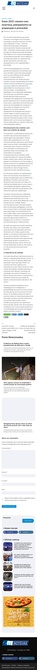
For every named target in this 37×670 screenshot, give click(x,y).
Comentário (6, 448)
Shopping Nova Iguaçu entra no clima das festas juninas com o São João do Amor (18, 425)
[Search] (34, 8)
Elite (28, 170)
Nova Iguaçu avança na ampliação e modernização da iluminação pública (17, 383)
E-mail (4, 481)
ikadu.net (31, 667)
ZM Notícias (6, 31)
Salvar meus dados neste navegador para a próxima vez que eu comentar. (20, 499)
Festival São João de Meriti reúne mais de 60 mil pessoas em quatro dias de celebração (23, 576)
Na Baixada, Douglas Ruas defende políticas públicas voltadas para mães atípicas (22, 556)
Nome (4, 472)
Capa (10, 18)
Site (3, 489)
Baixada (5, 18)
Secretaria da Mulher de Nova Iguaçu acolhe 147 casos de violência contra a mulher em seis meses (23, 586)
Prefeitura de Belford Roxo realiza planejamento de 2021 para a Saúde (17, 344)
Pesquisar (7, 518)
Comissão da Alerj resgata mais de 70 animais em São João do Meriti (24, 566)
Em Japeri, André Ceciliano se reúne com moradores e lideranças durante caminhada (23, 546)
